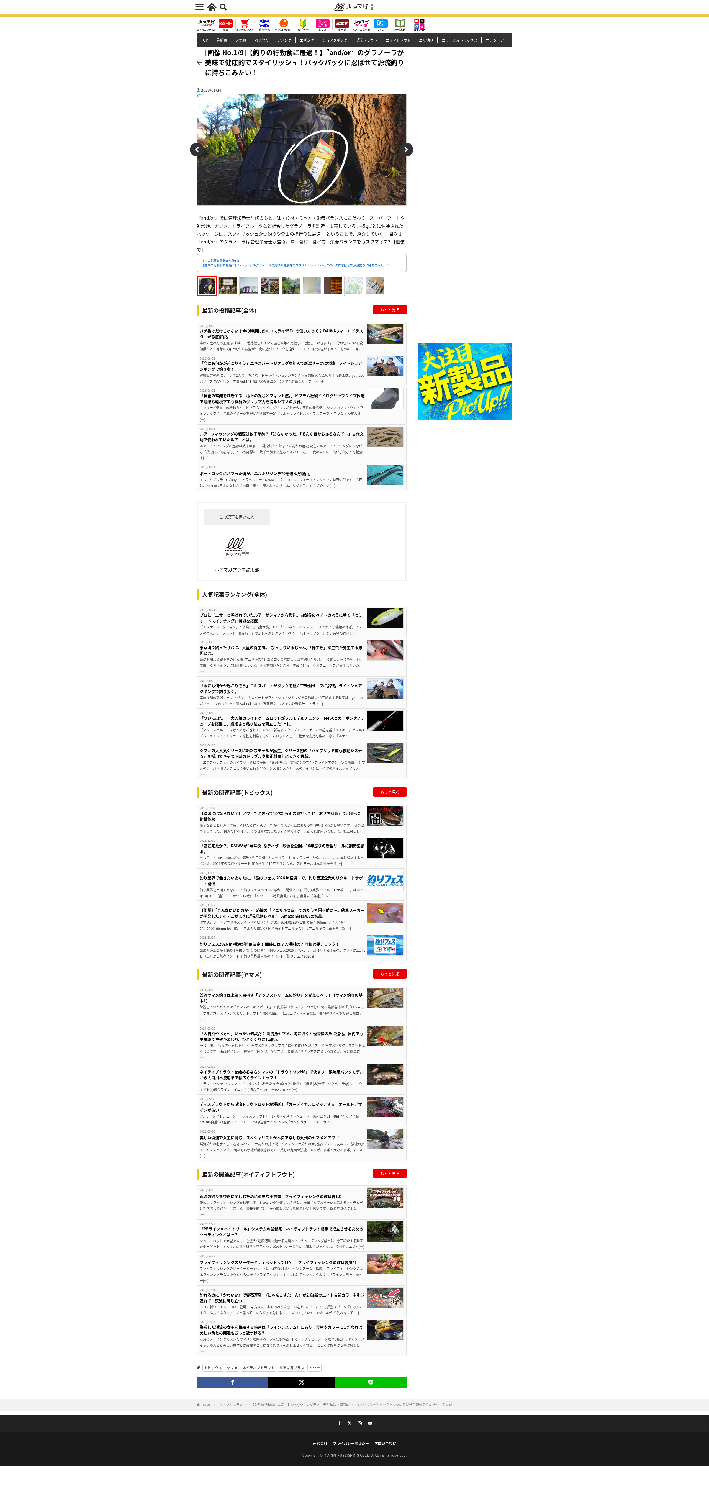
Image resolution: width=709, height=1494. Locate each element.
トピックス (213, 1367)
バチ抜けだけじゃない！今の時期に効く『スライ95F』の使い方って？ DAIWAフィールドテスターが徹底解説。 (281, 333)
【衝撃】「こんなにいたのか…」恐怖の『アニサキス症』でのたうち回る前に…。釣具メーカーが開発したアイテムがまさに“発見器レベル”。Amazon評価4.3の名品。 (282, 913)
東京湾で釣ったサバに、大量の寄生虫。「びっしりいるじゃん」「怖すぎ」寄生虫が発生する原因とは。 (281, 650)
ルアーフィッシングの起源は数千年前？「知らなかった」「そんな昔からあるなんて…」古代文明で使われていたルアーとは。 (282, 436)
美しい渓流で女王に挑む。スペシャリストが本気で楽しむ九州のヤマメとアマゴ (269, 1137)
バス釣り (262, 40)
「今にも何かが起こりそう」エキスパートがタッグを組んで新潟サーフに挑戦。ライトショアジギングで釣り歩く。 (281, 366)
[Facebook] (232, 1382)
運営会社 (320, 1443)
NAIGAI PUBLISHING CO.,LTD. (350, 1455)
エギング (307, 40)
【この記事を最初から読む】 (295, 263)
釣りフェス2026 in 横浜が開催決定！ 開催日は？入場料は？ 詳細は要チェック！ (270, 944)
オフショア (495, 40)
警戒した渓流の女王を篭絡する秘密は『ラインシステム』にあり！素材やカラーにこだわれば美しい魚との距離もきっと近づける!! (281, 1330)
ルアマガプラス (291, 1367)
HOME (206, 1404)
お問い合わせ (385, 1443)
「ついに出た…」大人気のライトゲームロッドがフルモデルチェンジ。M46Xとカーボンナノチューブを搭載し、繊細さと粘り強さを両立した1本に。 (282, 721)
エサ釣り (426, 40)
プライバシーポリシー (351, 1443)
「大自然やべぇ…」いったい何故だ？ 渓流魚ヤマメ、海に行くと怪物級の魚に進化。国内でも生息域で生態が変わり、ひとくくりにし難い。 (281, 1036)
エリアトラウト (398, 40)
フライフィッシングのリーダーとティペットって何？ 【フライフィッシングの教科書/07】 (279, 1262)
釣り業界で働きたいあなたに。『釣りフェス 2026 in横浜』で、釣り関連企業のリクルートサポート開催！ (281, 880)
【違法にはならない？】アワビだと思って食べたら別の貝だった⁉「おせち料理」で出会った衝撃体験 (281, 816)
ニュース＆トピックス (459, 40)
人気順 (240, 40)
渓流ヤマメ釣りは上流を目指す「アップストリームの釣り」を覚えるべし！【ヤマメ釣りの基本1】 (281, 997)
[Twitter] (301, 1382)
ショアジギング (334, 40)
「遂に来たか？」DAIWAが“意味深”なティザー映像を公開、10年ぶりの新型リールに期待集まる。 (282, 848)
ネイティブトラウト (258, 1367)
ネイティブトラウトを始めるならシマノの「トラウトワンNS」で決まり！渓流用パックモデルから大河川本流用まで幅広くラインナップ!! (282, 1074)
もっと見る (390, 309)
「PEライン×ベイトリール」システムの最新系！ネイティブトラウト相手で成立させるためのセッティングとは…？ (281, 1231)
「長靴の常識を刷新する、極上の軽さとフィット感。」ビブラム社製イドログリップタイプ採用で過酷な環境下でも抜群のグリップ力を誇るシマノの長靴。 (282, 398)
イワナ (314, 1367)
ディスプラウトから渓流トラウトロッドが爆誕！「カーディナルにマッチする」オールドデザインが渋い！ (281, 1107)
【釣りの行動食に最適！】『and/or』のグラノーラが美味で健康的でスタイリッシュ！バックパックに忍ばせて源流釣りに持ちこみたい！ (353, 1404)
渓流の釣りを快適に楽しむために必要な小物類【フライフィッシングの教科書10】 (272, 1196)
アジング (284, 40)
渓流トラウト (366, 40)
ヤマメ (232, 1367)
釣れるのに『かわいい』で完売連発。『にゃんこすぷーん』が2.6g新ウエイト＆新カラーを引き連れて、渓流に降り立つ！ (282, 1297)
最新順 (221, 40)
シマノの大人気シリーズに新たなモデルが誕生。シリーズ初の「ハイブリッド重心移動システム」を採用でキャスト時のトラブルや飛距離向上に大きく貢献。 (281, 753)
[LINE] (371, 1382)
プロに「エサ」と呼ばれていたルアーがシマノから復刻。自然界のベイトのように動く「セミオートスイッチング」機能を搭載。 (281, 617)
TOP (204, 40)
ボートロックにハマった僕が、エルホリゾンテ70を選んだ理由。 (256, 473)
